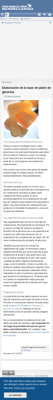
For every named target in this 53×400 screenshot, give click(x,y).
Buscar (4, 18)
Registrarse (27, 18)
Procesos (7, 82)
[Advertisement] (26, 51)
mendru (30, 376)
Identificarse (15, 18)
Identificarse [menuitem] (46, 15)
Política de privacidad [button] (24, 388)
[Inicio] (17, 7)
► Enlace (26, 350)
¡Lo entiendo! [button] (15, 395)
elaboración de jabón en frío (22, 305)
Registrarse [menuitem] (51, 15)
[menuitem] (40, 15)
